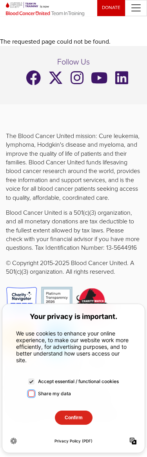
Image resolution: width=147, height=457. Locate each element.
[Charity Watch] (92, 302)
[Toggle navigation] (136, 8)
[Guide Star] (57, 302)
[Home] (48, 8)
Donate (111, 8)
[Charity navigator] (21, 302)
